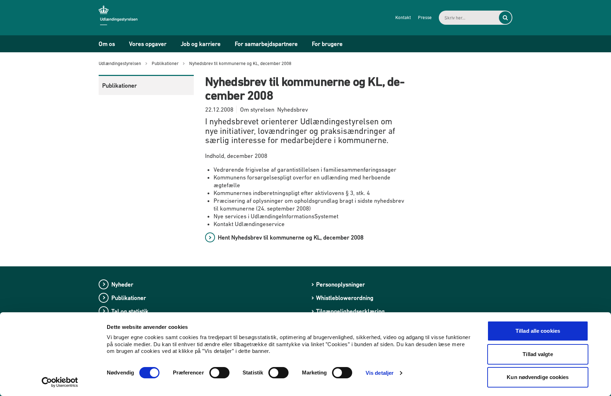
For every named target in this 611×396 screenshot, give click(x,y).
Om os (107, 43)
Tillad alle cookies (538, 331)
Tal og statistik (130, 311)
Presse (425, 17)
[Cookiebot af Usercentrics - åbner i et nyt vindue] (60, 382)
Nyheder (122, 284)
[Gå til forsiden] (123, 17)
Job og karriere (201, 43)
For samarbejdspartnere (266, 43)
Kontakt (403, 17)
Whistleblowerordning (344, 297)
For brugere (327, 43)
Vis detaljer (380, 373)
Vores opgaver (148, 43)
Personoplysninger (340, 284)
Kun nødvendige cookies (538, 377)
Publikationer (119, 85)
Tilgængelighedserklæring (350, 311)
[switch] (219, 372)
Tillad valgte (538, 354)
